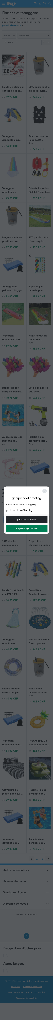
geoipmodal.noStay (26, 519)
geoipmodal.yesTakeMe (26, 528)
